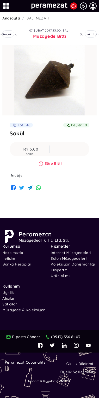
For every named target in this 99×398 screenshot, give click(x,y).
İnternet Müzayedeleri (71, 252)
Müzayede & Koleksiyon (24, 310)
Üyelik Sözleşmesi (76, 372)
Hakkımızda (12, 252)
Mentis (65, 381)
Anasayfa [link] (11, 18)
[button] (93, 6)
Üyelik (8, 292)
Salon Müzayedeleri (69, 258)
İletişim (8, 258)
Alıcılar (8, 298)
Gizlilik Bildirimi (79, 363)
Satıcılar (9, 304)
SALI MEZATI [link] (38, 18)
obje (18, 175)
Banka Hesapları (17, 264)
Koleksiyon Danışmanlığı (73, 264)
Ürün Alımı (60, 275)
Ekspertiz (59, 270)
